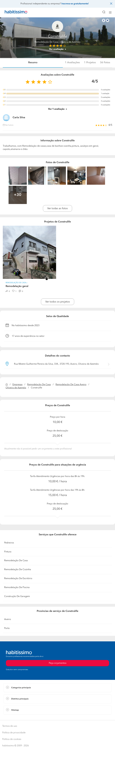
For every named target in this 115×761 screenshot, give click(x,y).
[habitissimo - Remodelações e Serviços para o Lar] (12, 12)
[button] (57, 687)
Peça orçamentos (57, 756)
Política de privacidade (14, 733)
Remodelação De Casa (46, 42)
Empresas (17, 385)
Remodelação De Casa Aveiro (71, 385)
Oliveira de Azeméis (16, 388)
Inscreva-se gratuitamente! (75, 4)
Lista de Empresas (13, 717)
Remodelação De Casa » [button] (16, 283)
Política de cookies (11, 739)
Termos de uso (9, 726)
